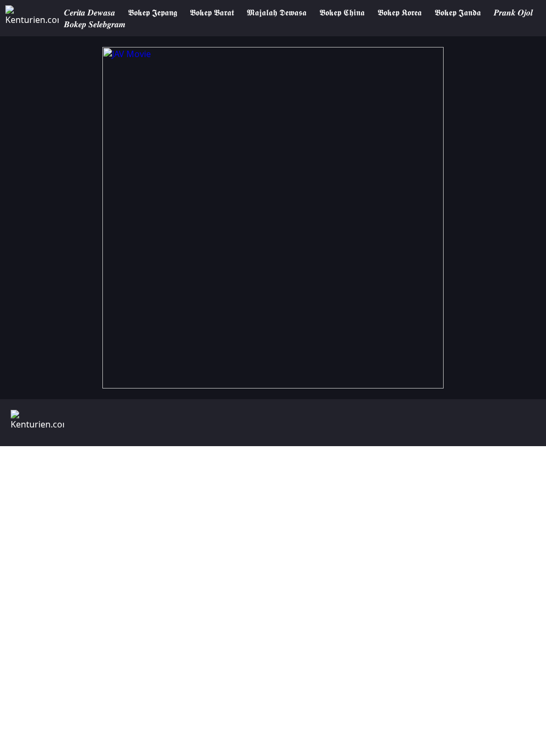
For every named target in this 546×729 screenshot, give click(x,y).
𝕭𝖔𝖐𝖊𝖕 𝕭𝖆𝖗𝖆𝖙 (212, 12)
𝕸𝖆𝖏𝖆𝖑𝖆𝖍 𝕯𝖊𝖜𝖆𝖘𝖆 (277, 12)
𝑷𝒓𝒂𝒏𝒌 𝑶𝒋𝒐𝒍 (513, 12)
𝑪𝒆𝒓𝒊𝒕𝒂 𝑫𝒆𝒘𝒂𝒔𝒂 (89, 12)
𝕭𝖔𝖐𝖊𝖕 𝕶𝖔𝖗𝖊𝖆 (400, 12)
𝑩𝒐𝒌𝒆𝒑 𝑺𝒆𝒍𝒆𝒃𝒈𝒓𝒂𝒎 (94, 24)
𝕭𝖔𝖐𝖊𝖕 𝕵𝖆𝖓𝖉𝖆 (458, 12)
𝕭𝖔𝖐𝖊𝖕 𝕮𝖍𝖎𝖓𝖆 (342, 12)
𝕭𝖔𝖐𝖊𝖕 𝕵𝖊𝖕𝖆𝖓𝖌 (152, 12)
